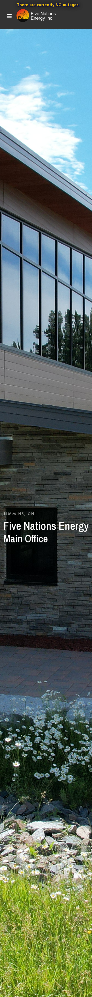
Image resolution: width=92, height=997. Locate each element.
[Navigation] (9, 16)
